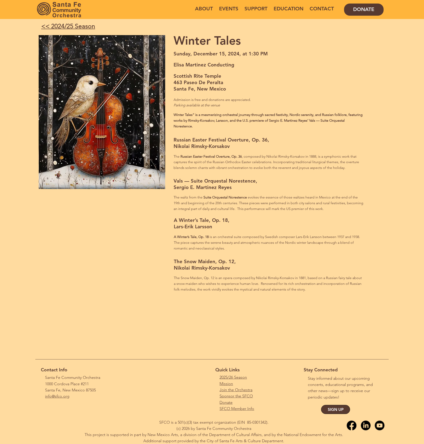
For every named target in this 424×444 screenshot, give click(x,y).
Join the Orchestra (236, 389)
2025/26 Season (233, 377)
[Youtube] (379, 425)
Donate (226, 402)
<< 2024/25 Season (68, 26)
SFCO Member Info (237, 408)
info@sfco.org (57, 396)
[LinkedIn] (366, 425)
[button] (204, 8)
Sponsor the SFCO (236, 396)
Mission (226, 383)
